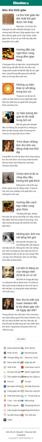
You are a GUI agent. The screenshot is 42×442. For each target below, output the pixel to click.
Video (9, 420)
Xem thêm (21, 339)
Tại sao (27, 382)
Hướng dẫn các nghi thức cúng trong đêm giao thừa (25, 55)
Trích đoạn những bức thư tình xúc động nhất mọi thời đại (27, 147)
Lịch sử (10, 382)
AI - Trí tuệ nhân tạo (31, 396)
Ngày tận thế (29, 362)
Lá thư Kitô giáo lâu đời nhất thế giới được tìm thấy (27, 19)
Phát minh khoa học (14, 396)
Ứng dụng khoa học (31, 405)
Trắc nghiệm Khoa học (14, 377)
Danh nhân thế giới (14, 362)
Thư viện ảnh (30, 415)
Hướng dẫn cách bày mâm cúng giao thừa (26, 206)
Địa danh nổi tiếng (14, 386)
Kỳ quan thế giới (14, 372)
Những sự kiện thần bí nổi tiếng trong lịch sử (25, 88)
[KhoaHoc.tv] (21, 3)
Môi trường (29, 401)
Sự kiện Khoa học (14, 415)
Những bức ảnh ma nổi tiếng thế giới (28, 235)
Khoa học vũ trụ (31, 358)
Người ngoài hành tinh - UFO (31, 372)
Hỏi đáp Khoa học (31, 386)
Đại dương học (30, 353)
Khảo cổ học (12, 353)
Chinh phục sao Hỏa (31, 367)
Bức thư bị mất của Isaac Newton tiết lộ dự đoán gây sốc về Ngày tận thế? (27, 305)
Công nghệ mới (13, 391)
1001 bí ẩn (11, 367)
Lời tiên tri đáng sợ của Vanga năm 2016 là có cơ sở (27, 272)
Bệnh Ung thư (13, 405)
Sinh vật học (29, 348)
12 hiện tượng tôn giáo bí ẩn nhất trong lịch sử (27, 117)
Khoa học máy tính (31, 391)
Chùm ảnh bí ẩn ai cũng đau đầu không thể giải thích (28, 177)
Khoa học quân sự (31, 377)
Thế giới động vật (14, 358)
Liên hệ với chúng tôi (14, 432)
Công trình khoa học (31, 410)
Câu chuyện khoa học (14, 410)
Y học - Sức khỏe (14, 401)
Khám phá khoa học (14, 348)
